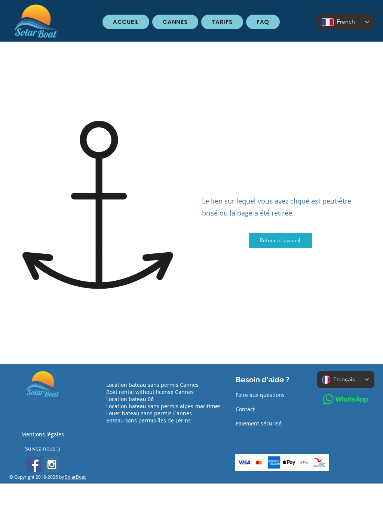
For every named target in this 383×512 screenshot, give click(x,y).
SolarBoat (75, 477)
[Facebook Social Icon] (33, 464)
